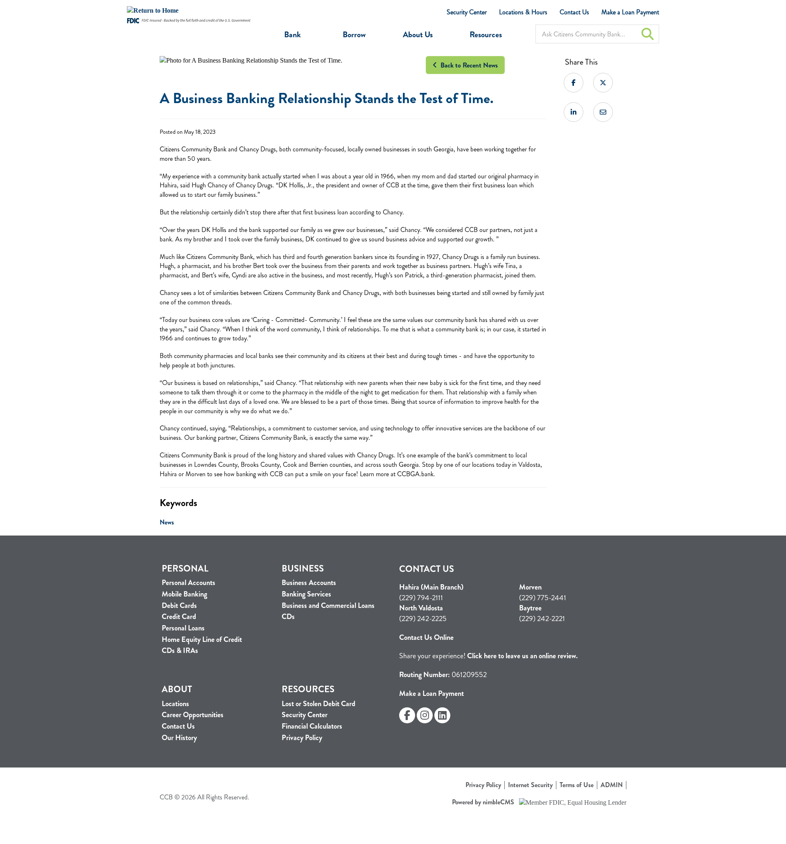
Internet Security (530, 785)
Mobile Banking (184, 594)
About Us (418, 35)
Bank (292, 35)
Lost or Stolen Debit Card (318, 704)
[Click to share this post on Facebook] (573, 83)
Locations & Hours (523, 12)
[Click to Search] (648, 34)
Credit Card (179, 617)
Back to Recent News (467, 65)
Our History (179, 738)
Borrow (354, 35)
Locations (175, 704)
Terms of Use (577, 785)
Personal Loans (183, 628)
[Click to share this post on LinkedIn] (573, 112)
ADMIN (612, 785)
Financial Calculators (312, 726)
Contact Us (574, 12)
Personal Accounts (188, 583)
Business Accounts (309, 583)
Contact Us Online (426, 637)
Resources (486, 35)
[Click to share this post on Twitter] (603, 83)
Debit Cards (179, 606)
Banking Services (306, 594)
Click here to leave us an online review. (522, 655)
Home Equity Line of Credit (202, 640)
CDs (288, 617)
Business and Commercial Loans (328, 606)
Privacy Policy (302, 738)
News (167, 522)
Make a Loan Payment (630, 12)
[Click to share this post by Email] (603, 112)
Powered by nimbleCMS (483, 802)
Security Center (467, 12)
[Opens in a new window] (189, 11)
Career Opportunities (193, 715)
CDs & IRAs (180, 651)
